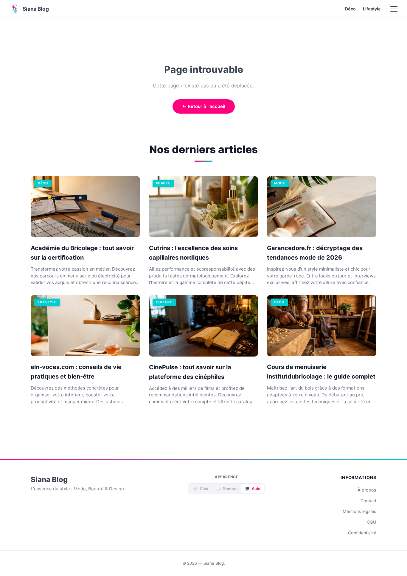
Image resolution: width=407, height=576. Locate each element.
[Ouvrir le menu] (393, 9)
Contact (368, 500)
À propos (367, 489)
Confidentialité (362, 532)
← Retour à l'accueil (203, 106)
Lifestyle (372, 8)
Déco (350, 8)
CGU (371, 522)
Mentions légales (359, 511)
